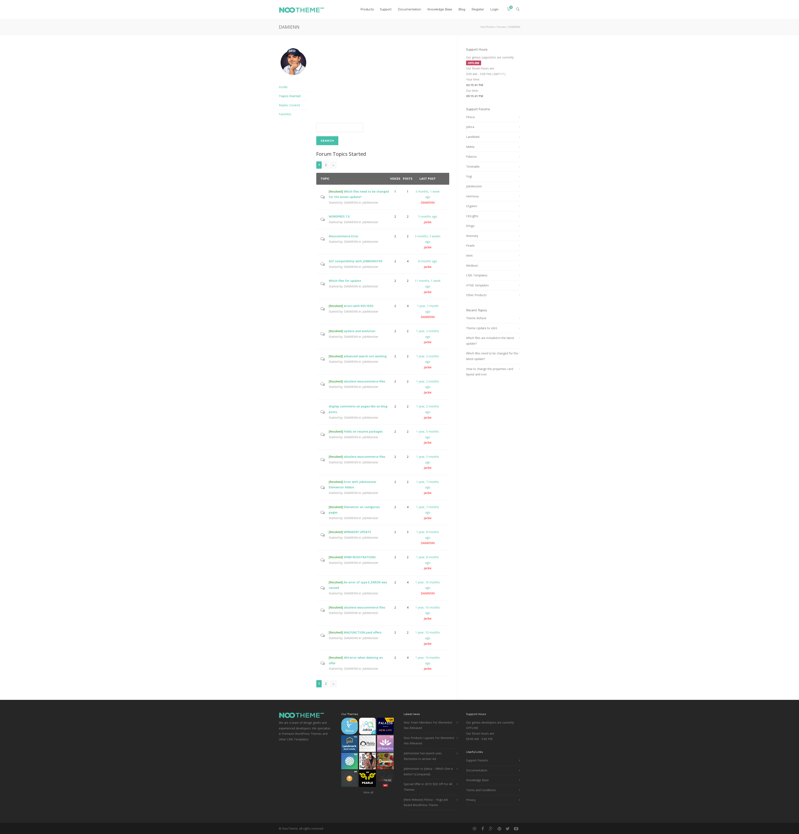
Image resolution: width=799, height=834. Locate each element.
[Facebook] (483, 828)
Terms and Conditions (481, 790)
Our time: (472, 91)
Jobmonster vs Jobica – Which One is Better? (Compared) (428, 771)
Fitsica (470, 117)
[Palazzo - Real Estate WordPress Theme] (385, 727)
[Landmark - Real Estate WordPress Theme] (349, 744)
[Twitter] (508, 828)
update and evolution (359, 331)
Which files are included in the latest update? (490, 340)
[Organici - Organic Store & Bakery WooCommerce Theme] (385, 762)
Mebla (470, 147)
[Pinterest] (499, 828)
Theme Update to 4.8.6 (481, 328)
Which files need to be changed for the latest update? (492, 356)
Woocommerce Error (344, 236)
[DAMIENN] (293, 80)
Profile (283, 87)
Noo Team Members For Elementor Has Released (428, 725)
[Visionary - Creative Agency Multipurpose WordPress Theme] (349, 762)
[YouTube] (516, 828)
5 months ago (427, 216)
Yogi (469, 176)
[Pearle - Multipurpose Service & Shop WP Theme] (367, 779)
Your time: (473, 79)
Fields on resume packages (363, 431)
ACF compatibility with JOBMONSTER (355, 261)
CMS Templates (477, 275)
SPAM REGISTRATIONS (360, 557)
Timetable (473, 166)
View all (368, 792)
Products (367, 9)
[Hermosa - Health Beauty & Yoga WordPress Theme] (385, 744)
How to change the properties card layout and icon (489, 371)
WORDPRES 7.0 (339, 216)
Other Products (476, 295)
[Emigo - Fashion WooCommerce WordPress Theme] (367, 762)
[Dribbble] (474, 828)
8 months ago (427, 261)
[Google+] (491, 828)
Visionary (472, 236)
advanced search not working (365, 356)
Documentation (409, 9)
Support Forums (477, 760)
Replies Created (289, 105)
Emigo (470, 226)
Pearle (470, 245)
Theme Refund (476, 318)
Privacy (471, 800)
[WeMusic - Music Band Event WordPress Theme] (385, 779)
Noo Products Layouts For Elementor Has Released (429, 740)
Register (477, 9)
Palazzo (471, 156)
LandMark (473, 137)
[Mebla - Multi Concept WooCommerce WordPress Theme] (367, 744)
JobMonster (370, 202)
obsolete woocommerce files (364, 381)
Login (494, 9)
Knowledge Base (439, 9)
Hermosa (472, 196)
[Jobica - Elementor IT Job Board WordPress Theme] (367, 727)
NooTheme (488, 27)
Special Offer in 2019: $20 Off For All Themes (428, 787)
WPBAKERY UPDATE (357, 532)
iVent (469, 255)
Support (386, 9)
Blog (461, 9)
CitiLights (472, 216)
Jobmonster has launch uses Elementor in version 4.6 (423, 756)
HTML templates (477, 285)
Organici (471, 206)
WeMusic (472, 265)
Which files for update (345, 281)
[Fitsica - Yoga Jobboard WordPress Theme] (349, 727)
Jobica (470, 127)
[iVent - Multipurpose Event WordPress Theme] (349, 779)
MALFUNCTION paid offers (362, 632)
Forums (501, 27)
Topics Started (289, 96)
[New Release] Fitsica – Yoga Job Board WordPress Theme (426, 802)
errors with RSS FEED (358, 306)
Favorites (285, 114)
